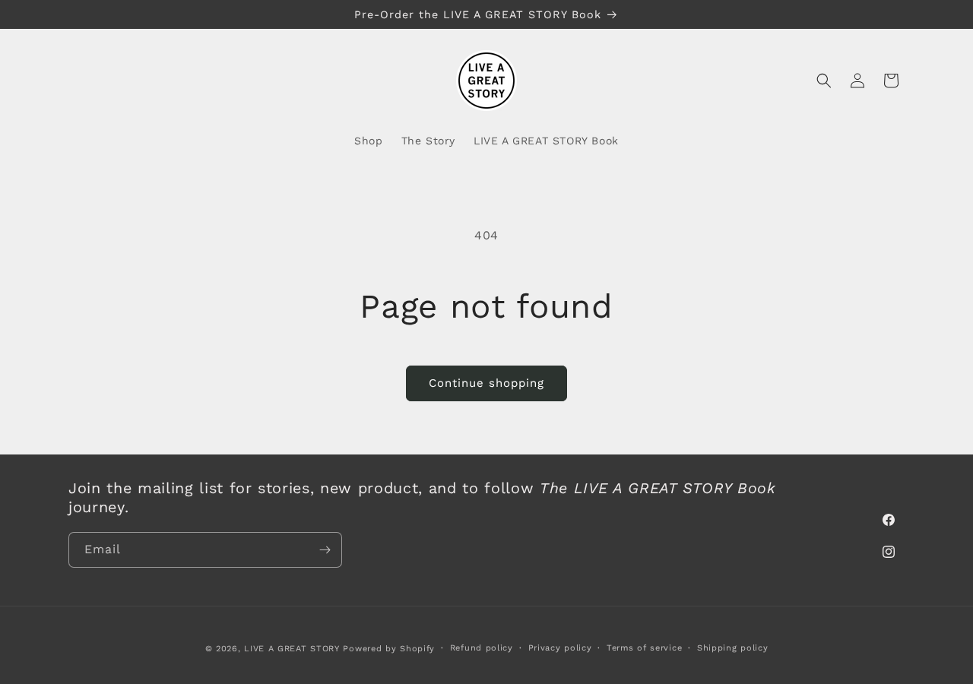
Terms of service (644, 648)
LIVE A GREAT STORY (292, 649)
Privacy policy (560, 648)
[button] (824, 80)
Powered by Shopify (389, 649)
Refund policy (481, 648)
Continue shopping (486, 383)
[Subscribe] (324, 550)
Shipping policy (733, 648)
